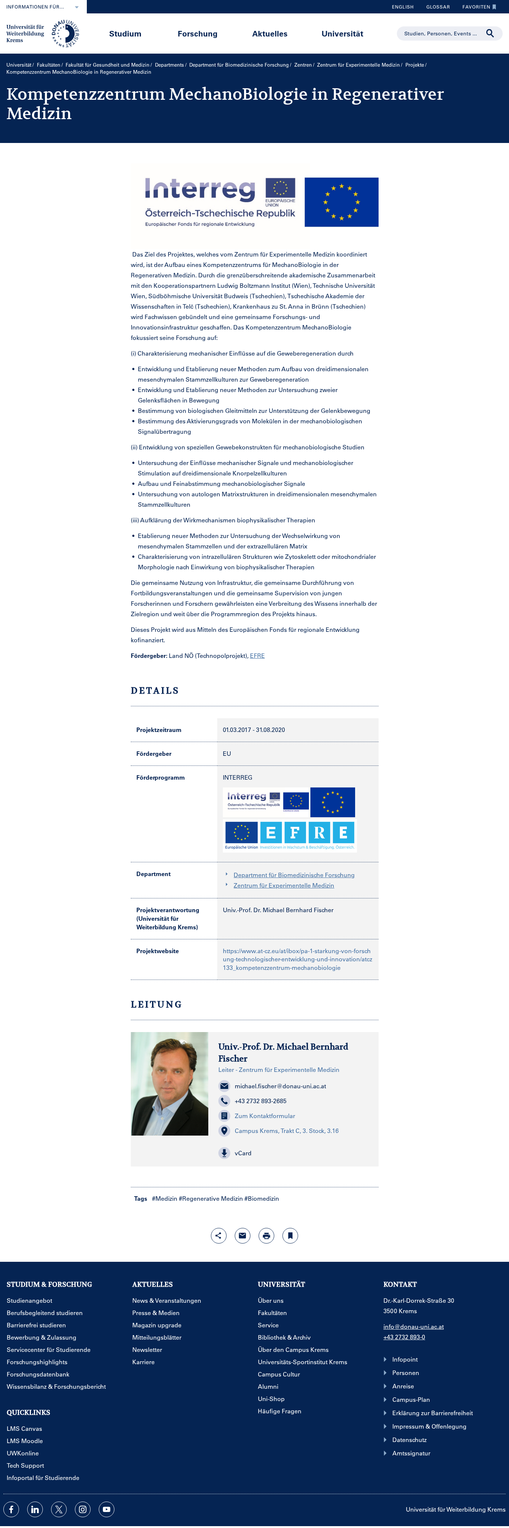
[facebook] (11, 1509)
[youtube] (106, 1509)
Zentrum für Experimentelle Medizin (358, 64)
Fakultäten (48, 64)
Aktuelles (270, 33)
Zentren (303, 64)
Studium (125, 33)
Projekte (414, 64)
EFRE (257, 655)
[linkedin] (35, 1509)
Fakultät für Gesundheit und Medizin (107, 64)
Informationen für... (35, 7)
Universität (342, 33)
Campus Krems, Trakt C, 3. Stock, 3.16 (287, 1130)
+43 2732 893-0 (404, 1337)
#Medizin (164, 1198)
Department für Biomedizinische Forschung (239, 64)
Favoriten (473, 8)
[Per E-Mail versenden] (242, 1236)
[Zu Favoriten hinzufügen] (290, 1236)
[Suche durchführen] (490, 33)
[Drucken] (266, 1236)
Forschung (198, 33)
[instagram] (83, 1509)
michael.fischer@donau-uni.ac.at (280, 1086)
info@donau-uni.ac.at (413, 1326)
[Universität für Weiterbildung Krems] (46, 32)
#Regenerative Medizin (211, 1198)
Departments (169, 64)
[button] (293, 1153)
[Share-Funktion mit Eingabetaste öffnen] (219, 1236)
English (403, 7)
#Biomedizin (261, 1198)
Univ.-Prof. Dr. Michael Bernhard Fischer (278, 910)
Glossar (435, 8)
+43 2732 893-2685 (261, 1101)
